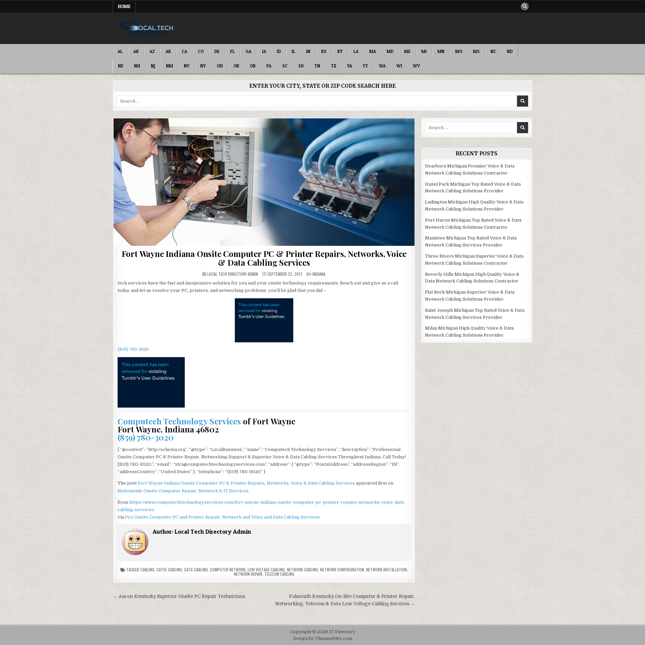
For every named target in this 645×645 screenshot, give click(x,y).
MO (458, 51)
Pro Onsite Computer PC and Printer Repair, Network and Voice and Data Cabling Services (222, 517)
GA (248, 51)
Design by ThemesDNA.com (322, 638)
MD (390, 51)
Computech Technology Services (179, 421)
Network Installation (386, 569)
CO (201, 51)
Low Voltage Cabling (266, 569)
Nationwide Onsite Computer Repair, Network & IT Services (183, 490)
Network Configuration (342, 569)
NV (186, 66)
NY (203, 66)
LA (355, 51)
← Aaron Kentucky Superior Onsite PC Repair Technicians (179, 596)
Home (124, 6)
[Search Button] (525, 6)
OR (253, 66)
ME (407, 51)
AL (120, 51)
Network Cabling (302, 569)
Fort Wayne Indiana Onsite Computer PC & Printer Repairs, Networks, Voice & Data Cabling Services (264, 258)
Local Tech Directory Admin (232, 274)
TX (333, 66)
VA (349, 66)
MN (440, 51)
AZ (152, 51)
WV (416, 66)
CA (184, 51)
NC (493, 51)
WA (382, 66)
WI (399, 66)
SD (301, 66)
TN (317, 66)
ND (510, 51)
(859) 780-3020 (133, 349)
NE (120, 66)
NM (169, 66)
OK (236, 66)
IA (264, 51)
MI (424, 51)
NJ (153, 66)
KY (340, 51)
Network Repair (248, 574)
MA (372, 51)
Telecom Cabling (279, 574)
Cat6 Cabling (196, 569)
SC (285, 66)
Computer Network (228, 569)
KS (324, 51)
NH (137, 66)
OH (220, 66)
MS (476, 51)
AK (136, 51)
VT (365, 66)
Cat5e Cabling (169, 569)
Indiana (319, 274)
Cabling (147, 569)
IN (308, 51)
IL (293, 51)
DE (216, 51)
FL (232, 51)
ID (279, 51)
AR (168, 51)
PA (268, 66)
